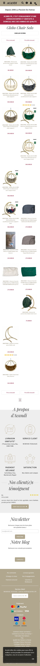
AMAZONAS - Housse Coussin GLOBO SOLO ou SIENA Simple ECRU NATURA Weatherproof (11, 282)
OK (33, 659)
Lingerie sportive (9, 663)
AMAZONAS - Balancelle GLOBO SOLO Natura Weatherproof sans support (10, 95)
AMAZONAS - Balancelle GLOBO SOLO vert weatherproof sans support (28, 63)
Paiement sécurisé (11, 580)
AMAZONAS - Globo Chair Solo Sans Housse (10, 375)
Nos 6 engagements (28, 576)
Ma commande (11, 573)
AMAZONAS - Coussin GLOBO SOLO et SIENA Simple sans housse (10, 251)
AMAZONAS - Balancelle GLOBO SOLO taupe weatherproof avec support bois (10, 189)
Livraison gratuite (28, 573)
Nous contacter (19, 596)
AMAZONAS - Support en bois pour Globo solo (10, 344)
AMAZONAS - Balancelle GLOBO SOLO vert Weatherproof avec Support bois (28, 126)
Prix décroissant (29, 40)
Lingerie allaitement (20, 663)
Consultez (20, 559)
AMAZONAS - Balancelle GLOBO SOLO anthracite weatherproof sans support (29, 95)
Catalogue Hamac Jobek (22, 646)
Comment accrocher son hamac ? (22, 634)
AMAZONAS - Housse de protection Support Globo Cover (10, 63)
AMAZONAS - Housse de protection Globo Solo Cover (29, 313)
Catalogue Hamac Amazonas (22, 642)
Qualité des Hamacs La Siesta (22, 640)
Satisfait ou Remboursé (28, 581)
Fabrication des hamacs (22, 636)
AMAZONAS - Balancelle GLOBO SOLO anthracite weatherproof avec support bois (10, 221)
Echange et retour (11, 576)
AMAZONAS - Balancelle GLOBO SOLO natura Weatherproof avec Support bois (29, 157)
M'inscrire (20, 537)
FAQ (22, 638)
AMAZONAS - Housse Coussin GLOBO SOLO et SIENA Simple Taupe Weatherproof (29, 251)
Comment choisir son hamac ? (22, 632)
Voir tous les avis (19, 507)
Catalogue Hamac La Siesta (22, 644)
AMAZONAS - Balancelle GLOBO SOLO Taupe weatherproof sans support (10, 126)
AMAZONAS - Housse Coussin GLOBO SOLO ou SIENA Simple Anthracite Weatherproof (29, 220)
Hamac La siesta (30, 663)
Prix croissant (10, 40)
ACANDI (12, 3)
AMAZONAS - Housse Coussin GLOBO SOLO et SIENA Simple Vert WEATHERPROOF (29, 282)
